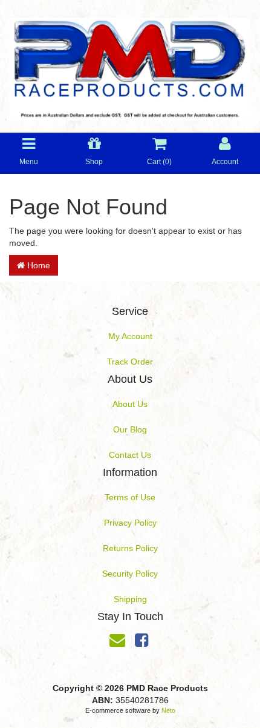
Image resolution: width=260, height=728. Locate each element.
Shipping (130, 599)
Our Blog (130, 429)
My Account (130, 336)
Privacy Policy (130, 523)
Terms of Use (130, 497)
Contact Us (130, 455)
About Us (130, 404)
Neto (168, 710)
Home (37, 265)
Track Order (130, 361)
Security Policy (130, 573)
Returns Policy (130, 548)
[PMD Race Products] (130, 65)
